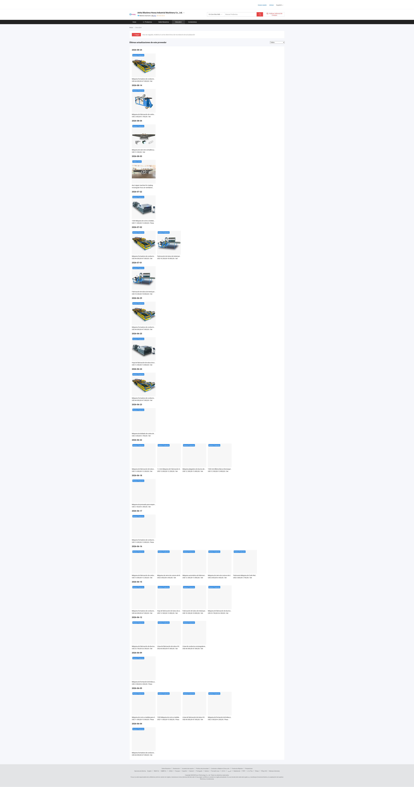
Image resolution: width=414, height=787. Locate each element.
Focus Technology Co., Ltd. (203, 775)
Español (184, 771)
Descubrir (178, 22)
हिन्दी (243, 771)
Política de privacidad (202, 768)
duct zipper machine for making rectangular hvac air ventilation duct (142, 187)
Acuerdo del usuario (188, 768)
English (149, 771)
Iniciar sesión (262, 5)
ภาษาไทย (250, 771)
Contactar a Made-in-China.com (220, 768)
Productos (148, 22)
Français (177, 771)
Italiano (207, 771)
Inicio (134, 22)
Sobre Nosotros (163, 22)
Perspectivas (248, 768)
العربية (229, 771)
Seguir (137, 35)
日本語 (171, 771)
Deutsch (191, 771)
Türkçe (257, 771)
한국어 (223, 771)
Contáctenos (192, 22)
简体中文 (156, 771)
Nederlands (237, 771)
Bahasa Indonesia (274, 771)
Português (199, 771)
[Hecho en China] (143, 4)
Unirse (271, 5)
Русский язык (215, 771)
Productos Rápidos (237, 768)
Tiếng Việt (264, 771)
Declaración (176, 768)
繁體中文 (163, 771)
